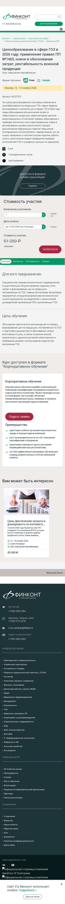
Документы (9, 837)
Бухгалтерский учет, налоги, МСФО (20, 689)
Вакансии (8, 820)
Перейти (32, 186)
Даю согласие (32, 896)
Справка (45, 261)
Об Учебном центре (13, 769)
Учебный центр (19, 38)
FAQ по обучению (12, 781)
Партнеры (8, 793)
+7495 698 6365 (17, 639)
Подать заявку (19, 416)
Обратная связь (11, 829)
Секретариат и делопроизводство (19, 717)
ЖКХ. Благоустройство (14, 730)
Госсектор (8, 677)
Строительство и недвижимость (19, 722)
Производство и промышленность (20, 660)
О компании (9, 816)
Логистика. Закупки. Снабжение (19, 681)
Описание (6, 261)
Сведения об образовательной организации (24, 789)
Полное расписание (13, 798)
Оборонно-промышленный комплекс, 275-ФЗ (24, 41)
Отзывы (7, 777)
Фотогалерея (10, 785)
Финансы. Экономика (14, 685)
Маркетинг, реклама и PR (15, 713)
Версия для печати (55, 573)
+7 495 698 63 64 (11, 23)
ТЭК (6, 709)
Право (6, 693)
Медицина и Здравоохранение (18, 697)
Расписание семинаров (38, 38)
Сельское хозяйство (13, 746)
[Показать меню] (61, 29)
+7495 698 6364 (17, 611)
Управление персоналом (15, 664)
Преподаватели (32, 261)
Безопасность (10, 705)
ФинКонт (6, 38)
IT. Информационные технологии (19, 738)
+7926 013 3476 (17, 621)
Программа (18, 261)
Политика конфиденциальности (19, 841)
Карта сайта (9, 845)
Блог (6, 833)
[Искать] (59, 16)
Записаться (50, 249)
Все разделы (10, 750)
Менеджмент (10, 701)
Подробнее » (28, 890)
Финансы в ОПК (53, 41)
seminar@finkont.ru (23, 628)
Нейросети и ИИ (11, 742)
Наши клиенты (11, 824)
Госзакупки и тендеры (14, 668)
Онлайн (46, 80)
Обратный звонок (48, 24)
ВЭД (6, 726)
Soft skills (8, 734)
